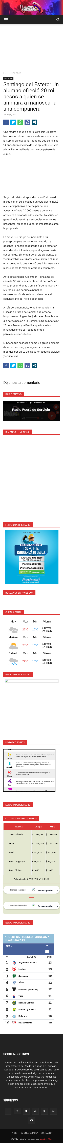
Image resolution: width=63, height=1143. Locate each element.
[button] (5, 19)
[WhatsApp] (53, 1111)
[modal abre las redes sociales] (34, 122)
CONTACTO (46, 1133)
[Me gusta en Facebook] (27, 122)
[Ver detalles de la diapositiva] (31, 557)
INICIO (14, 1133)
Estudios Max (46, 1138)
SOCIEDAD (16, 73)
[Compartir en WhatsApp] (20, 122)
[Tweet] (13, 122)
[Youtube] (31, 1120)
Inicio (5, 73)
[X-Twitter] (44, 1111)
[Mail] (26, 1111)
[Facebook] (8, 1111)
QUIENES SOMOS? (29, 1133)
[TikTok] (35, 1111)
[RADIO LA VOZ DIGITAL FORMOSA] (31, 7)
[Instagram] (17, 1111)
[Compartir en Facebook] (6, 122)
